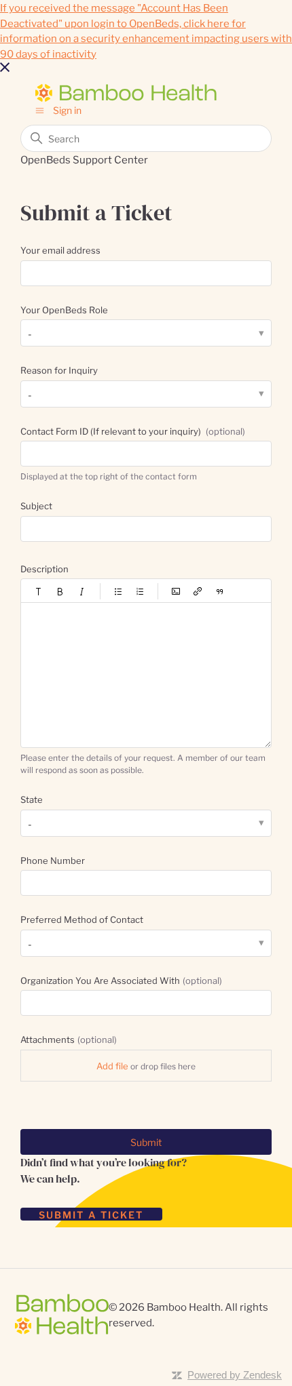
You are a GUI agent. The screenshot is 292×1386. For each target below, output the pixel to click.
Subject (36, 505)
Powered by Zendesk (234, 1375)
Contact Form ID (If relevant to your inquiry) (132, 430)
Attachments (68, 1039)
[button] (39, 591)
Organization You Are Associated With (121, 980)
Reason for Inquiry (59, 369)
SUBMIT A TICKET (91, 1214)
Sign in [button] (67, 109)
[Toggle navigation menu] (39, 110)
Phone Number (52, 860)
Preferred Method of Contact (81, 919)
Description (44, 568)
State (31, 799)
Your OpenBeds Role (64, 309)
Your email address (60, 249)
